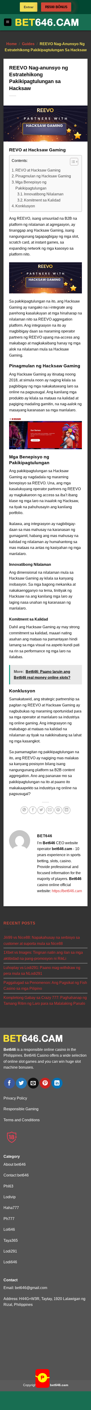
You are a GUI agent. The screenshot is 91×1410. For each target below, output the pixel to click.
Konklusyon (25, 206)
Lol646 (9, 1229)
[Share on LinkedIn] (66, 810)
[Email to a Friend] (50, 810)
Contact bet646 (16, 1175)
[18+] (12, 1137)
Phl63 (8, 1186)
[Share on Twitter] (41, 810)
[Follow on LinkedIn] (57, 1083)
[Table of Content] (74, 161)
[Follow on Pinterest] (45, 1083)
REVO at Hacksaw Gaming (37, 170)
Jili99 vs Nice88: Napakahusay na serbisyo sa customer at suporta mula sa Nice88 (42, 940)
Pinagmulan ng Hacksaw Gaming (43, 176)
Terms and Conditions (22, 1120)
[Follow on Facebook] (9, 1083)
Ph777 (9, 1219)
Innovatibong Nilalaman (43, 194)
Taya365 (11, 1240)
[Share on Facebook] (33, 810)
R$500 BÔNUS (56, 7)
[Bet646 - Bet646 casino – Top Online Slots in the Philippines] (46, 22)
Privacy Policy (15, 1098)
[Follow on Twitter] (21, 1083)
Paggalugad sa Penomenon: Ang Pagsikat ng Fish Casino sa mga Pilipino (45, 986)
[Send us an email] (33, 1083)
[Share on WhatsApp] (24, 810)
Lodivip (10, 1197)
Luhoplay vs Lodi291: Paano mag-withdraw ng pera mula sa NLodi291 (42, 971)
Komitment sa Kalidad (42, 200)
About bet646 (15, 1164)
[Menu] (8, 22)
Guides (28, 44)
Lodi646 (10, 1262)
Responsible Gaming (21, 1109)
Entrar (28, 7)
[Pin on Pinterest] (58, 810)
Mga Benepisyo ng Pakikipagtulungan (30, 185)
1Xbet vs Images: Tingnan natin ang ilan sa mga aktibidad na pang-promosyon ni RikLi (43, 955)
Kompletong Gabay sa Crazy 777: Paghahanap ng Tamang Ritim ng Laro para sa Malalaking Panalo (45, 1001)
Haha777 (11, 1208)
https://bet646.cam (67, 891)
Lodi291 (10, 1251)
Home (11, 44)
